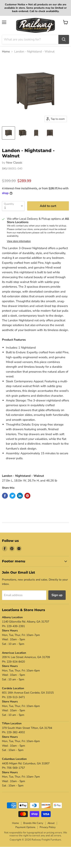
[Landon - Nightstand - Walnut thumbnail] (8, 133)
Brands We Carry (33, 823)
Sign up (57, 595)
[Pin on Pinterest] (27, 496)
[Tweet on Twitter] (12, 496)
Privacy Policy (48, 827)
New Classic (14, 163)
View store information (19, 241)
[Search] (63, 39)
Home (6, 51)
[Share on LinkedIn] (20, 496)
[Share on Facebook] (5, 496)
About (51, 823)
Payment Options (25, 827)
